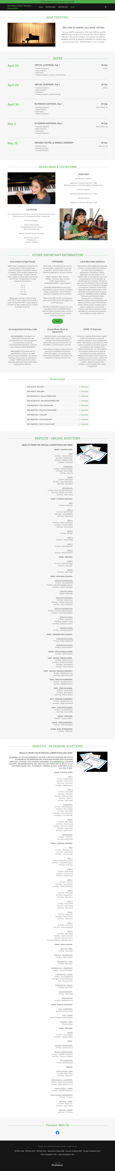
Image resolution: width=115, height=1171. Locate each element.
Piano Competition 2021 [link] (49, 1154)
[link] (20, 8)
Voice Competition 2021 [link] (66, 1154)
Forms (57, 321)
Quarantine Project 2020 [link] (56, 1151)
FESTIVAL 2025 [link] (63, 7)
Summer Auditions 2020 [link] (74, 1151)
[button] (73, 7)
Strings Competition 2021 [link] (92, 1151)
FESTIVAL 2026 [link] (50, 7)
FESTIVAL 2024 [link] (41, 1151)
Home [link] (41, 7)
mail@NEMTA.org (58, 762)
